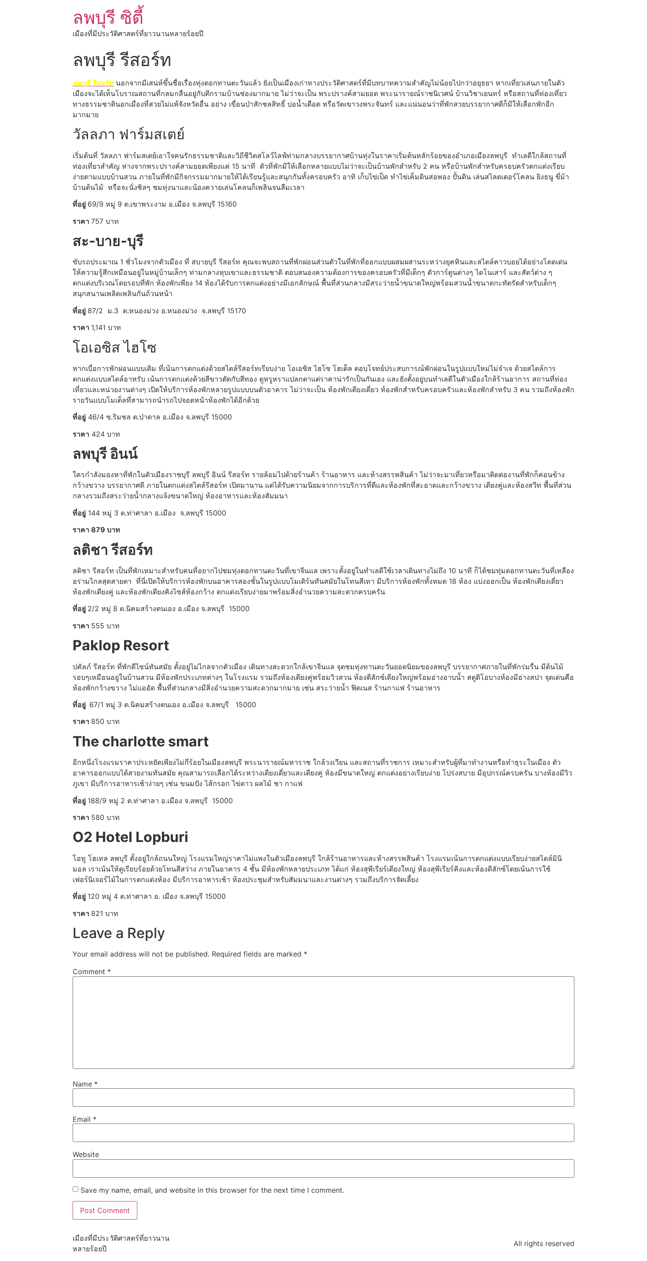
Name (85, 1083)
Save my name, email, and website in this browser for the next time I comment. (212, 1190)
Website (86, 1154)
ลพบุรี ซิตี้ (108, 17)
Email (84, 1119)
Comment (92, 971)
